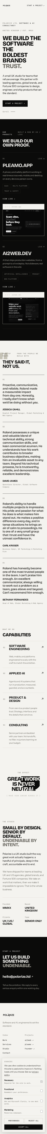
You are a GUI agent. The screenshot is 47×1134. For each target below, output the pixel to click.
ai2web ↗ (29, 1040)
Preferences (13, 1121)
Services (7, 1044)
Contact (6, 1053)
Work (5, 1040)
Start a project (35, 5)
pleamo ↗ (29, 1044)
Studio (6, 1049)
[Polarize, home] (6, 5)
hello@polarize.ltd (18, 977)
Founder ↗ (29, 1049)
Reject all (34, 1121)
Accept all (23, 1127)
